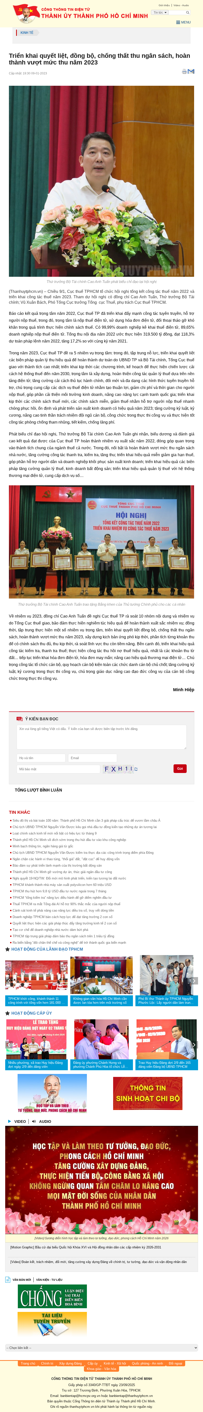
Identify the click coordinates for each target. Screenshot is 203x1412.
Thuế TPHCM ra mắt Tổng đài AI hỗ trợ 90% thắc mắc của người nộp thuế (66, 904)
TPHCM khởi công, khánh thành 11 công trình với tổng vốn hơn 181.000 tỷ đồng (36, 1001)
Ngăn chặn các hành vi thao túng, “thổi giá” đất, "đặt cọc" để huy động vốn (66, 859)
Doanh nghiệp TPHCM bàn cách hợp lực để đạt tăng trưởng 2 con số (62, 917)
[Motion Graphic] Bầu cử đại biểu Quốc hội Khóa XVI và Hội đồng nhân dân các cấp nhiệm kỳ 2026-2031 (85, 1247)
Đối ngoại (175, 1363)
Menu (186, 22)
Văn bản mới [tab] (22, 1279)
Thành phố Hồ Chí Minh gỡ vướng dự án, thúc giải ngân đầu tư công (62, 872)
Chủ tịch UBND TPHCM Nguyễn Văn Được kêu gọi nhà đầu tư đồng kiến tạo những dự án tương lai (85, 827)
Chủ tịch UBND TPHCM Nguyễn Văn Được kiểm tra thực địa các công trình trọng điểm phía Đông (83, 853)
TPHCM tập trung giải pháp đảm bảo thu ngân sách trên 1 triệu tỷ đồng (63, 936)
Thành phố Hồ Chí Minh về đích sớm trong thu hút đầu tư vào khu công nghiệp (69, 840)
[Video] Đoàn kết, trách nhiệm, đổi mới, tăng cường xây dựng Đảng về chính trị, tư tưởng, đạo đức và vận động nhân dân (98, 1262)
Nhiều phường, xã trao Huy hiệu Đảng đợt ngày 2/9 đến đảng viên (35, 1065)
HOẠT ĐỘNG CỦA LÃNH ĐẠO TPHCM (47, 949)
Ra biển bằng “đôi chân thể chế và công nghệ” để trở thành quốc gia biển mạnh (69, 942)
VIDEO (20, 1121)
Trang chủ (28, 1363)
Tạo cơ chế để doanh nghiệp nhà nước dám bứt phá (50, 930)
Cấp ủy (93, 1363)
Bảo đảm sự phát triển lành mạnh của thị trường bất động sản (57, 865)
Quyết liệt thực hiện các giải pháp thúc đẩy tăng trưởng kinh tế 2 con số (65, 923)
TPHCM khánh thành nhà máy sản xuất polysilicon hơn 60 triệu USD (62, 885)
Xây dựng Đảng (70, 1363)
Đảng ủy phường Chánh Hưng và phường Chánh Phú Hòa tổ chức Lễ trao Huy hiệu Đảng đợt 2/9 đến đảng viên (99, 1065)
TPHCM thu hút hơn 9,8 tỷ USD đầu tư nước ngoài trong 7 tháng (59, 891)
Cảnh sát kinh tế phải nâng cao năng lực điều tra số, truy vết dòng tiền (63, 910)
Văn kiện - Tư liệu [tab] (49, 1279)
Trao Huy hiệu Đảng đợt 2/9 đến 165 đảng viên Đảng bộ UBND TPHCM (164, 1065)
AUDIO (45, 1121)
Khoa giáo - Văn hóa (101, 1369)
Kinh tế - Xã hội (115, 1363)
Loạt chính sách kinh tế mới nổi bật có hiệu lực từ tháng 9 (55, 833)
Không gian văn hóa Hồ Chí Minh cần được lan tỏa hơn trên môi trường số (100, 1001)
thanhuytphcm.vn (82, 1407)
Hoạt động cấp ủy (31, 1013)
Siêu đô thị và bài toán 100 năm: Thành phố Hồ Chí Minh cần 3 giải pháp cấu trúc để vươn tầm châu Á (86, 820)
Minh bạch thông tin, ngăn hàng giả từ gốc (43, 846)
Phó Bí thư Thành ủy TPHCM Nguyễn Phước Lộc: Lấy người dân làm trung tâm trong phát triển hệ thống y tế (165, 1001)
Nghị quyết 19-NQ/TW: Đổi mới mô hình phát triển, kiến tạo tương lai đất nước (69, 878)
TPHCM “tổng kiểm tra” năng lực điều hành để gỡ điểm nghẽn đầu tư (62, 897)
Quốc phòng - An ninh (147, 1363)
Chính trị (47, 1363)
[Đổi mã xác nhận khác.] (136, 769)
